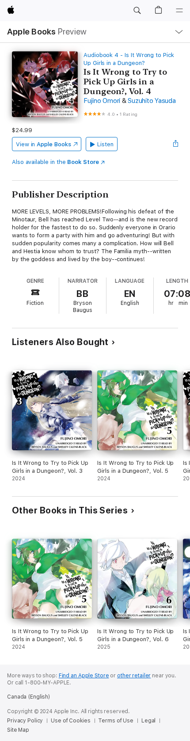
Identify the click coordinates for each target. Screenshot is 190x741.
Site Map (18, 730)
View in (43, 144)
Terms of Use (115, 721)
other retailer (134, 676)
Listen (105, 144)
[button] (137, 10)
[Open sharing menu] (175, 144)
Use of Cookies (70, 721)
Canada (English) (28, 697)
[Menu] (179, 10)
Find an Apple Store (84, 676)
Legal (148, 721)
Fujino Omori (102, 101)
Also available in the (55, 162)
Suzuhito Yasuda (151, 101)
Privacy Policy (25, 721)
